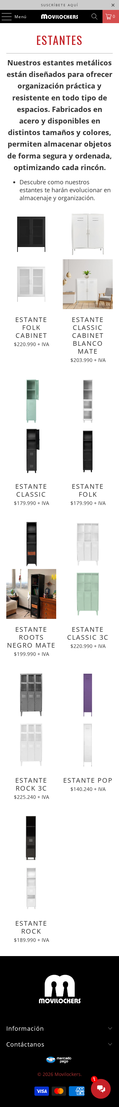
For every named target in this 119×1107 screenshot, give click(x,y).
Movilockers (68, 1074)
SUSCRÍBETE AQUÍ (59, 5)
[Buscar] (94, 16)
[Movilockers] (59, 16)
